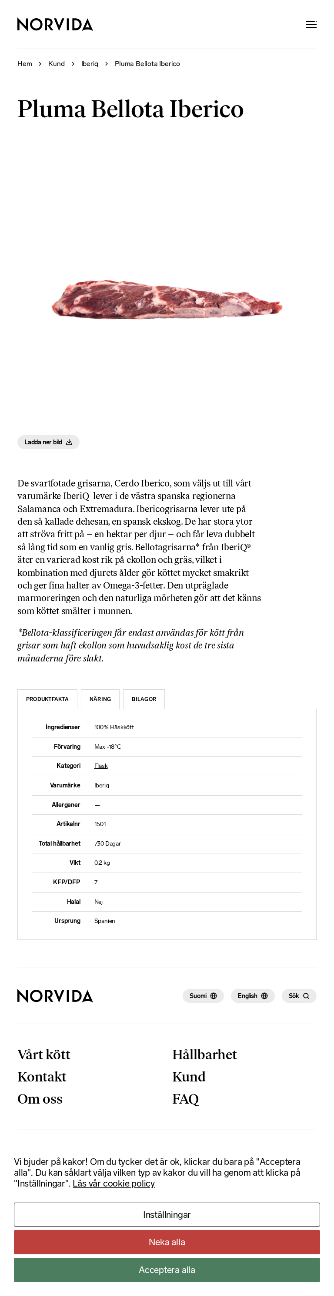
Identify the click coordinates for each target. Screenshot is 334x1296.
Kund (56, 63)
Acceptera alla (167, 1269)
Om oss (40, 1099)
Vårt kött (43, 1054)
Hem (24, 63)
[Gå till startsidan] (55, 996)
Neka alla (167, 1241)
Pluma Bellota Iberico (147, 63)
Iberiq (90, 63)
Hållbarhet (204, 1054)
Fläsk (101, 766)
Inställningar (167, 1214)
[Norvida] (55, 24)
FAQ (185, 1099)
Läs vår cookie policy (114, 1183)
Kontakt (42, 1076)
